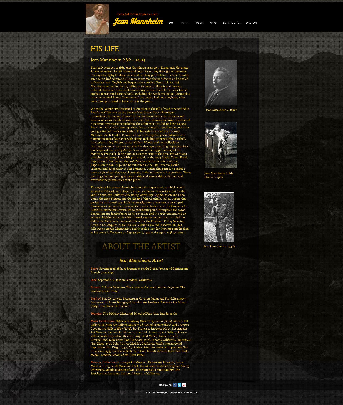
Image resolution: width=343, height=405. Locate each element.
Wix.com (193, 392)
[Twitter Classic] (179, 385)
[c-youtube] (184, 385)
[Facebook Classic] (175, 385)
